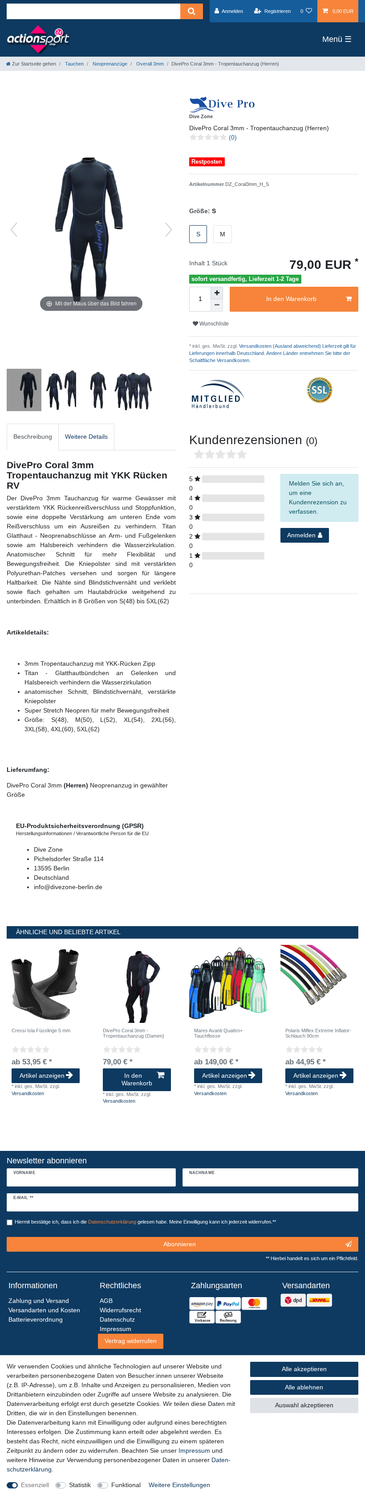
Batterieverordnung (35, 1319)
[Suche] (191, 11)
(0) (233, 137)
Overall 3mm (149, 63)
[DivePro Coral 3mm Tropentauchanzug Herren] (29, 391)
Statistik (80, 1484)
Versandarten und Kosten (44, 1310)
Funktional (126, 1484)
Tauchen (74, 63)
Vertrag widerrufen (131, 1340)
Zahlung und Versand (38, 1300)
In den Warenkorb (291, 298)
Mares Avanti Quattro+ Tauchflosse (218, 1033)
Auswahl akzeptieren (304, 1405)
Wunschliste (213, 324)
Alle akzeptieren (304, 1368)
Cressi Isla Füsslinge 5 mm (41, 1030)
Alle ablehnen (304, 1387)
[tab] (33, 437)
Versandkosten (28, 1093)
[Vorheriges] (14, 229)
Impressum (194, 1450)
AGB (106, 1300)
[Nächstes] (169, 229)
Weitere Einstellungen (179, 1484)
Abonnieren (179, 1244)
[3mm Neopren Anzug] (63, 391)
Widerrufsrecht (120, 1310)
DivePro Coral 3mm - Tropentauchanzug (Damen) (133, 1033)
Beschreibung (32, 436)
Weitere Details (86, 436)
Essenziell (35, 1484)
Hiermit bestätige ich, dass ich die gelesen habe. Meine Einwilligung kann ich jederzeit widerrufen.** (145, 1221)
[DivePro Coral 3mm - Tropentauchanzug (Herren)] (98, 391)
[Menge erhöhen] (217, 293)
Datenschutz (117, 1319)
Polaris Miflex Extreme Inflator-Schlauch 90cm (318, 1033)
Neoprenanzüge (109, 63)
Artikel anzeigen (42, 1075)
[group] (46, 984)
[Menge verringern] (217, 305)
